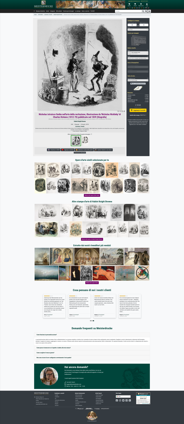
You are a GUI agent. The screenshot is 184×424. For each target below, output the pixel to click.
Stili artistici (59, 11)
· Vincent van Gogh (99, 395)
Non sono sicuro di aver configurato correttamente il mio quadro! (54, 357)
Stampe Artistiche (40, 11)
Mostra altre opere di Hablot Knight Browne (92, 239)
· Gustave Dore (98, 403)
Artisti (47, 11)
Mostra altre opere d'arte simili (92, 195)
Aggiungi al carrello (138, 110)
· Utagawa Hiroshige (99, 402)
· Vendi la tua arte (78, 396)
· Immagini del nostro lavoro (80, 402)
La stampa (77, 11)
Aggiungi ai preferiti (68, 149)
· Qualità (76, 400)
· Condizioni (57, 396)
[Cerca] (143, 11)
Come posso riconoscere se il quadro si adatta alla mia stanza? (54, 348)
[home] (34, 11)
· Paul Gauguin (98, 398)
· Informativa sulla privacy (60, 400)
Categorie (52, 11)
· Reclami (56, 403)
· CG (55, 398)
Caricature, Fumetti (48, 14)
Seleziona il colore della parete (85, 149)
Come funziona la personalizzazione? (47, 334)
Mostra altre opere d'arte (92, 282)
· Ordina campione (78, 405)
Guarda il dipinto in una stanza (104, 149)
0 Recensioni (82, 152)
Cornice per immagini (68, 11)
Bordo (129, 27)
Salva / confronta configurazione (138, 83)
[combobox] (138, 30)
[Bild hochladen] (149, 11)
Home (35, 14)
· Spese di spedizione (79, 398)
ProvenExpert (49, 314)
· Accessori (77, 403)
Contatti (92, 11)
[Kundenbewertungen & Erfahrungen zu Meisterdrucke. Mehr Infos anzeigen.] (143, 398)
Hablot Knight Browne (58, 14)
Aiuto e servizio (85, 11)
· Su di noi (56, 405)
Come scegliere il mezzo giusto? (45, 353)
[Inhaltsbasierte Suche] (146, 11)
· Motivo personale (78, 395)
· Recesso (56, 402)
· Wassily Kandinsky (99, 400)
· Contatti (56, 395)
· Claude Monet (98, 396)
